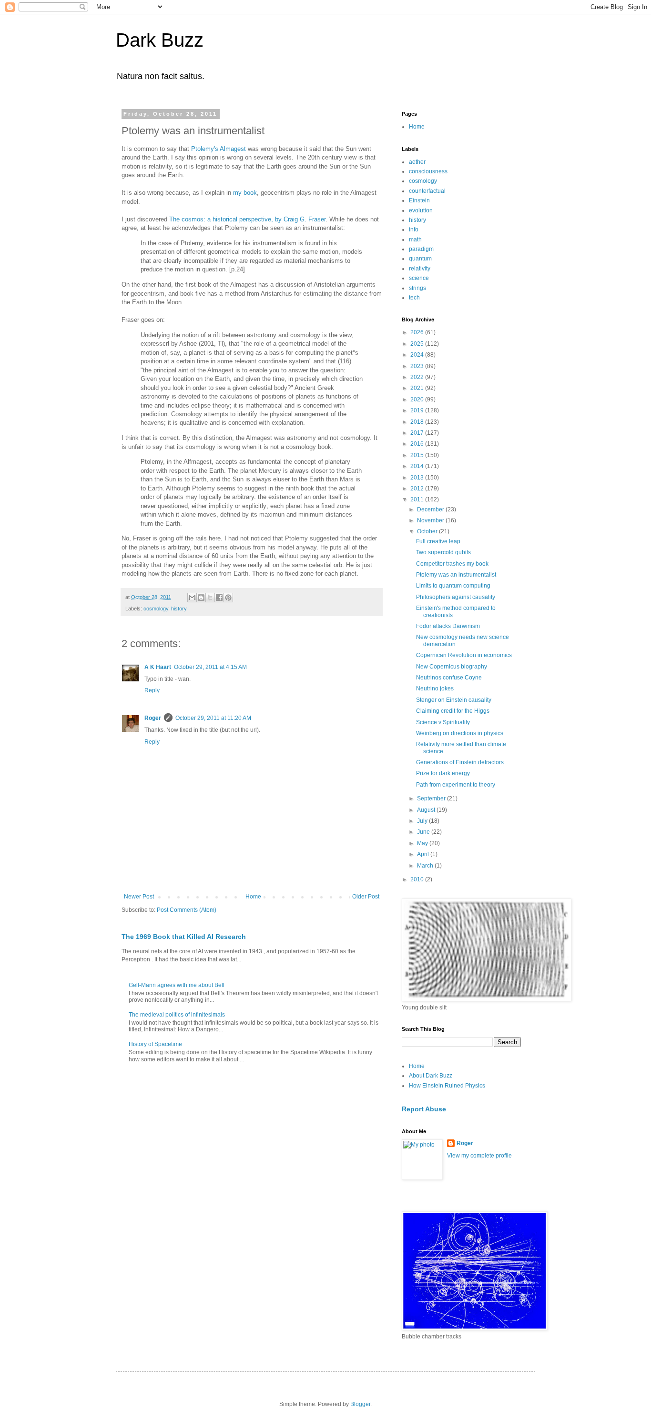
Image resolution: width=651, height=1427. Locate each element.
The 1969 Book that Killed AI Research (184, 936)
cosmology (155, 608)
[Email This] (192, 597)
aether (417, 162)
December (431, 509)
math (415, 239)
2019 (417, 410)
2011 (417, 499)
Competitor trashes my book (452, 563)
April (423, 854)
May (423, 843)
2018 (417, 422)
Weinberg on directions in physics (459, 733)
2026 (417, 332)
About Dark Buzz (430, 1075)
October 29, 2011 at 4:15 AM (210, 667)
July (423, 821)
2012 (417, 488)
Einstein (419, 200)
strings (417, 288)
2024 (417, 354)
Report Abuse (424, 1109)
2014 (417, 466)
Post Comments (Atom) (186, 910)
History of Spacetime (155, 1044)
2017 (417, 432)
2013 (417, 477)
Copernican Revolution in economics (464, 655)
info (413, 229)
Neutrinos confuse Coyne (449, 677)
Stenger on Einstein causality (453, 700)
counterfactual (427, 191)
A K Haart (157, 667)
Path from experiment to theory (455, 784)
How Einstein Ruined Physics (447, 1085)
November (431, 520)
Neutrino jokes (435, 688)
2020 (417, 399)
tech (414, 297)
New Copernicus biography (451, 666)
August (427, 810)
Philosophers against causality (455, 597)
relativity (419, 268)
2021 (417, 388)
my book (245, 192)
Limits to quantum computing (453, 585)
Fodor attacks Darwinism (448, 626)
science (419, 278)
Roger (152, 718)
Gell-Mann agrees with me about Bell (176, 985)
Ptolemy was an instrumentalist (456, 574)
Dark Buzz (159, 40)
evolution (421, 210)
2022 (417, 377)
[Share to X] (210, 597)
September (432, 798)
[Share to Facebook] (219, 597)
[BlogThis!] (201, 597)
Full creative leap (438, 541)
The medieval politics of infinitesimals (177, 1014)
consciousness (428, 171)
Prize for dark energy (443, 773)
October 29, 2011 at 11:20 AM (213, 718)
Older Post (365, 896)
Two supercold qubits (443, 552)
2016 (417, 443)
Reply (152, 690)
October (428, 531)
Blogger (360, 1404)
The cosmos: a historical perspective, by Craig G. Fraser (247, 219)
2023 (417, 366)
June (424, 831)
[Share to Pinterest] (228, 597)
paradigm (421, 249)
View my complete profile (479, 1155)
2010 (417, 879)
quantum (420, 258)
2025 (417, 343)
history (179, 608)
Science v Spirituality (443, 722)
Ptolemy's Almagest (218, 148)
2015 (417, 455)
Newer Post (139, 896)
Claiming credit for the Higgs (452, 711)
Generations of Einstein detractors (460, 762)
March (426, 865)
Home (253, 896)
